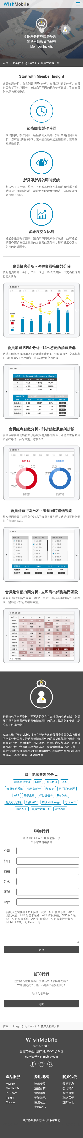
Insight (10, 1097)
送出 (41, 950)
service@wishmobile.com (41, 1056)
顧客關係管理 (22, 782)
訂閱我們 (68, 1102)
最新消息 (68, 1083)
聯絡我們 (68, 1097)
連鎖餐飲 (40, 1083)
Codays (11, 1102)
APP (16, 795)
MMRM (10, 1083)
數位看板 (60, 809)
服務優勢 (68, 1093)
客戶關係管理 (67, 788)
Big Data (62, 795)
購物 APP (21, 809)
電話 (7, 891)
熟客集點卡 (34, 788)
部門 (7, 861)
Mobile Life (12, 1088)
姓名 (7, 881)
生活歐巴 (40, 1107)
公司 (7, 850)
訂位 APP (70, 802)
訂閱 (41, 1004)
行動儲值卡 (46, 795)
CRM (38, 782)
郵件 (7, 902)
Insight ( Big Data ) (24, 63)
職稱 (7, 871)
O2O (64, 782)
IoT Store (51, 782)
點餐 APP (31, 802)
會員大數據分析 (50, 63)
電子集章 (29, 795)
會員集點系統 (15, 788)
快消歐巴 (40, 1102)
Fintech (49, 788)
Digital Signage (51, 802)
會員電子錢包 (13, 802)
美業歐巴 (40, 1097)
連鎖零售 (40, 1093)
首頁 (5, 63)
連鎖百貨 (40, 1088)
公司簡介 (68, 1088)
